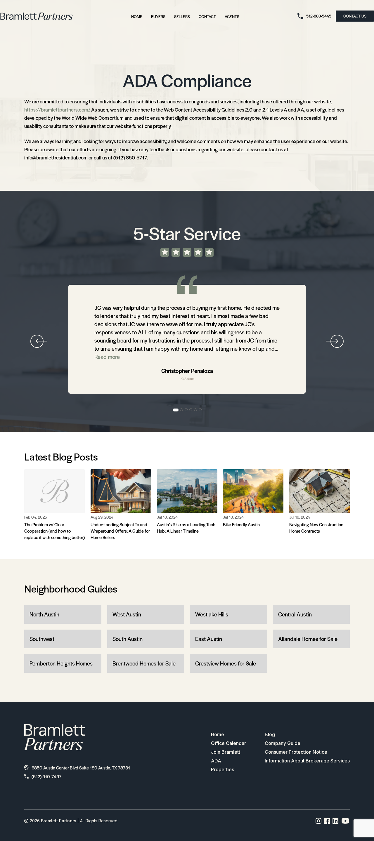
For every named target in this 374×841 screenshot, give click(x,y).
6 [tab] (200, 410)
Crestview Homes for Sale (225, 663)
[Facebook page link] (327, 821)
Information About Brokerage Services (307, 761)
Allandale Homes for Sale (307, 639)
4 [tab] (191, 410)
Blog (270, 734)
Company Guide (282, 743)
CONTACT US (354, 16)
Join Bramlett (225, 752)
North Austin (44, 614)
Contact (207, 16)
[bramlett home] (36, 16)
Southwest (42, 639)
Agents (232, 16)
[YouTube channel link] (345, 820)
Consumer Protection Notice (296, 752)
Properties (222, 769)
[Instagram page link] (319, 821)
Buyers (158, 16)
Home (136, 16)
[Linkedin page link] (336, 821)
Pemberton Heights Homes (61, 663)
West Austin (126, 614)
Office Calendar (228, 743)
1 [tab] (176, 410)
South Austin (127, 639)
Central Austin (295, 614)
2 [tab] (181, 410)
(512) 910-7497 (46, 776)
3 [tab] (186, 410)
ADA (216, 761)
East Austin (208, 639)
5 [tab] (195, 410)
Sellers (182, 16)
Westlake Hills (211, 614)
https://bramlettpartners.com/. (57, 109)
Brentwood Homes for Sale (144, 663)
